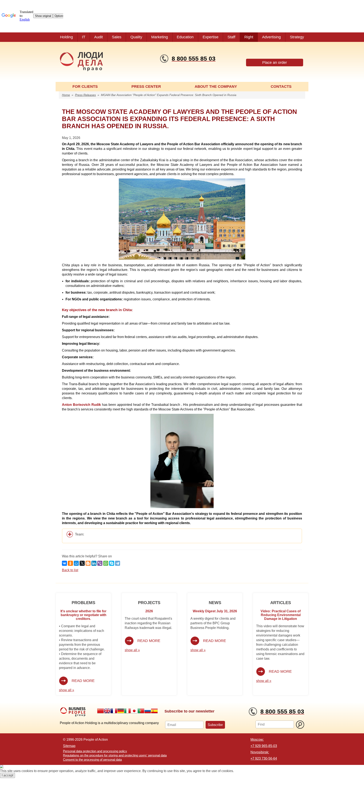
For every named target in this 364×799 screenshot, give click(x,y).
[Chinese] (100, 710)
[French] (114, 710)
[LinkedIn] (93, 563)
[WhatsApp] (105, 563)
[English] (107, 710)
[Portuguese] (141, 710)
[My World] (76, 563)
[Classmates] (70, 563)
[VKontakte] (64, 563)
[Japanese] (134, 710)
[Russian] (147, 710)
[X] (82, 563)
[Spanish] (154, 710)
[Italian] (127, 710)
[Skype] (111, 563)
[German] (120, 710)
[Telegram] (117, 563)
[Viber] (99, 563)
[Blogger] (88, 563)
